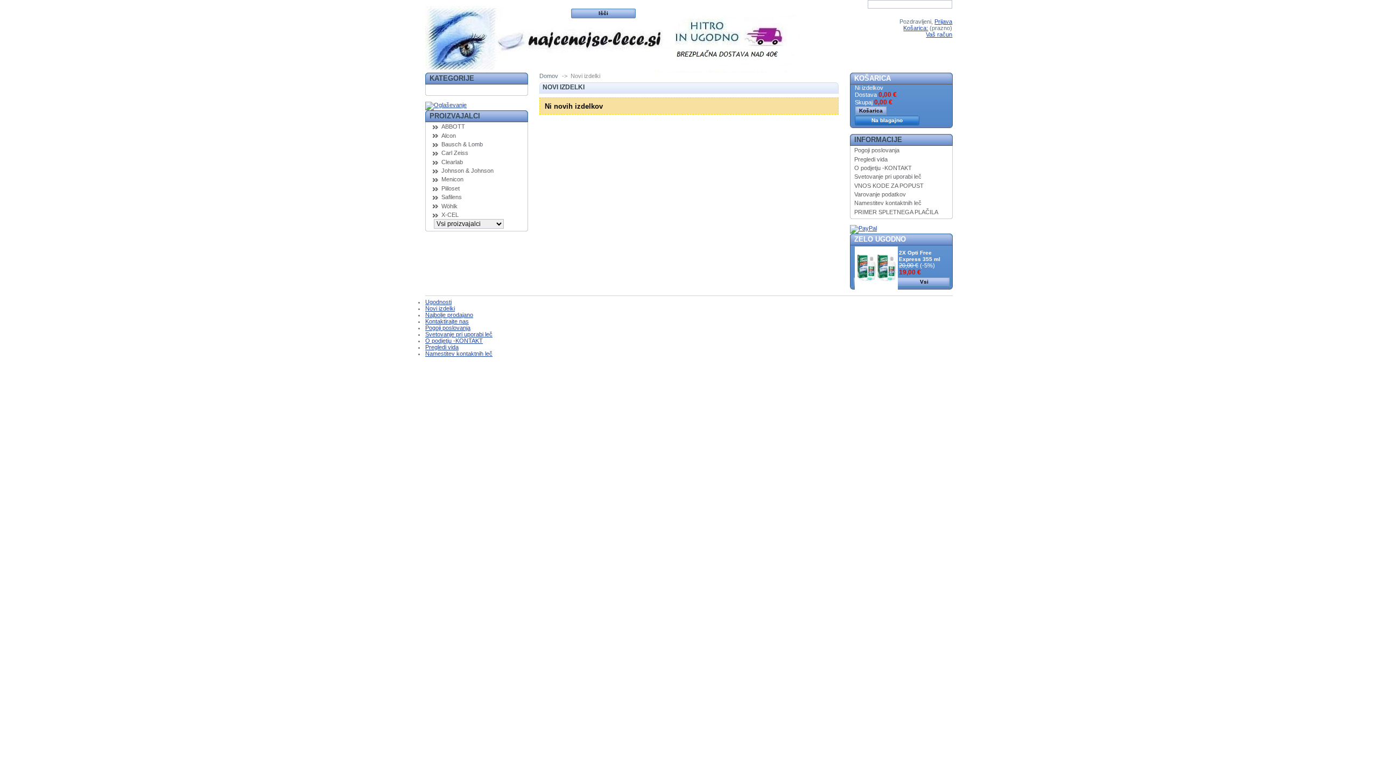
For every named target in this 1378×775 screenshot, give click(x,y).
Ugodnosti (438, 302)
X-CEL (450, 215)
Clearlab (452, 162)
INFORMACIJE (878, 140)
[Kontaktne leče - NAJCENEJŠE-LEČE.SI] (496, 36)
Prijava (943, 21)
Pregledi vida (871, 159)
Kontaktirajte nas (447, 321)
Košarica (872, 78)
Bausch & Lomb (462, 144)
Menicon (452, 179)
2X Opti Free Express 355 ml (919, 256)
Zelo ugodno (880, 239)
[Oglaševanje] (446, 105)
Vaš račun (939, 34)
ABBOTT (453, 126)
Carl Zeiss (454, 153)
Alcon (448, 135)
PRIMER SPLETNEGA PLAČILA (896, 212)
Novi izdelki (440, 308)
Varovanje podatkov (880, 194)
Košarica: (915, 28)
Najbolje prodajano (449, 315)
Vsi (924, 282)
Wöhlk (449, 206)
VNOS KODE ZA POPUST (889, 185)
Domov (548, 76)
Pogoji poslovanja (876, 150)
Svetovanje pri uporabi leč (888, 176)
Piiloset (450, 188)
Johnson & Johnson (467, 170)
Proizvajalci (455, 116)
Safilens (451, 197)
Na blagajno (887, 120)
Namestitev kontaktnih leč (888, 203)
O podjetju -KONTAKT (883, 168)
